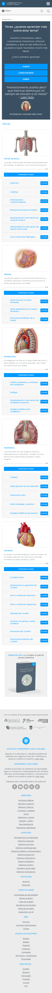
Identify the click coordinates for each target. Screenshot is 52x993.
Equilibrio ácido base (26, 868)
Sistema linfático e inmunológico (26, 851)
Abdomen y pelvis (26, 817)
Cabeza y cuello (26, 821)
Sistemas (26, 885)
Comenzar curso (26, 175)
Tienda (26, 929)
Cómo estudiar (26, 890)
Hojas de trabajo (26, 902)
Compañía (26, 952)
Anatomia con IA (26, 912)
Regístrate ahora (15, 655)
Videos (25, 67)
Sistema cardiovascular (26, 848)
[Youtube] (20, 786)
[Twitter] (31, 786)
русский (26, 983)
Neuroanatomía (26, 824)
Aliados (26, 942)
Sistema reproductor (26, 872)
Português (26, 976)
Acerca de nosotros (26, 934)
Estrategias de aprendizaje (26, 895)
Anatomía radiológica (25, 828)
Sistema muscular (26, 841)
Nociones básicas (26, 800)
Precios (26, 922)
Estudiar (44, 183)
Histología (25, 877)
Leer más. (27, 97)
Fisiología (26, 833)
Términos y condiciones (26, 956)
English (26, 969)
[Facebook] (14, 786)
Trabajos (26, 945)
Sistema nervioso (26, 844)
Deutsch (26, 972)
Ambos (26, 79)
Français (26, 979)
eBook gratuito (26, 898)
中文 (26, 986)
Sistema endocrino (26, 855)
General (26, 882)
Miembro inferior (26, 807)
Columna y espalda (25, 811)
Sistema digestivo (26, 862)
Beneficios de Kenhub (26, 905)
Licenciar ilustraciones (26, 925)
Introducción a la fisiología (26, 838)
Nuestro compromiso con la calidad (26, 749)
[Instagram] (26, 786)
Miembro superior (26, 804)
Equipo (26, 939)
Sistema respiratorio (26, 858)
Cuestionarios (26, 73)
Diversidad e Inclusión (26, 764)
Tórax (25, 814)
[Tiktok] (37, 786)
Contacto (26, 949)
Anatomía (6, 19)
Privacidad (26, 959)
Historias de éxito (26, 909)
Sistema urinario (26, 865)
